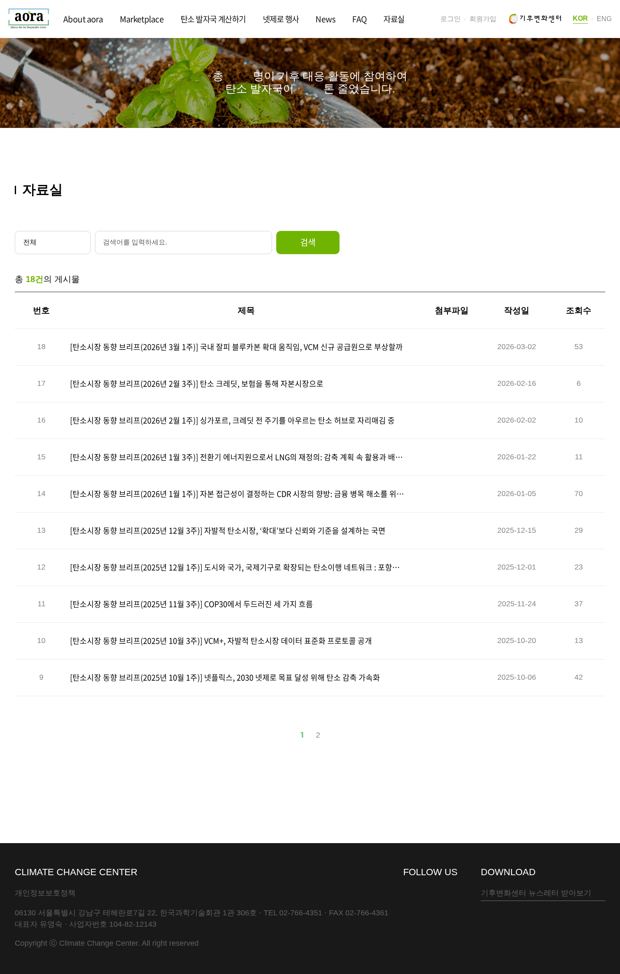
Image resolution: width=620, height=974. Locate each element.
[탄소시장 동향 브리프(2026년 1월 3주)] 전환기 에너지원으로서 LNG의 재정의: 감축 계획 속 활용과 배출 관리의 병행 (237, 457)
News (325, 19)
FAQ (359, 19)
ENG (604, 18)
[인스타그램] (433, 896)
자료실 (393, 19)
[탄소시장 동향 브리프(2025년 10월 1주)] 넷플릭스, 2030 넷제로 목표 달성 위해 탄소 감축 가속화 (225, 677)
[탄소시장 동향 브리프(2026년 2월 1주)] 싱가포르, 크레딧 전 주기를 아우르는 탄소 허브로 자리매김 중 (232, 420)
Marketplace (142, 19)
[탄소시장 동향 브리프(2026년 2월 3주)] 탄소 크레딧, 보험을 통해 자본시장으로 (196, 383)
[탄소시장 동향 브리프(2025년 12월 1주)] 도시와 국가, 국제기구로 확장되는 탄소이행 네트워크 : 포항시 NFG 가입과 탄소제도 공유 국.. (237, 567)
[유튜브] (459, 896)
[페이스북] (409, 896)
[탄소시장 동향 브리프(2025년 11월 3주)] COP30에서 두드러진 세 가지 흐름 (191, 604)
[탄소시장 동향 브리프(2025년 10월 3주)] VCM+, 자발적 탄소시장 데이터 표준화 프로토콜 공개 (221, 641)
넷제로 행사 (281, 19)
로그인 (450, 18)
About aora (83, 19)
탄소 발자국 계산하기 (213, 19)
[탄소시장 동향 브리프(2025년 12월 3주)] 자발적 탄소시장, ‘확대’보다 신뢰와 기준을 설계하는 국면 (227, 530)
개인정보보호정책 (45, 893)
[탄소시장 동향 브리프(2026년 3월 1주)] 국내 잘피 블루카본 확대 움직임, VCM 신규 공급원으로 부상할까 (236, 347)
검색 (307, 242)
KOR (580, 18)
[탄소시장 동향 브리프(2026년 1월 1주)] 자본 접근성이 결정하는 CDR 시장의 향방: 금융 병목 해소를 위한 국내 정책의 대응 (237, 494)
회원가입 (482, 18)
